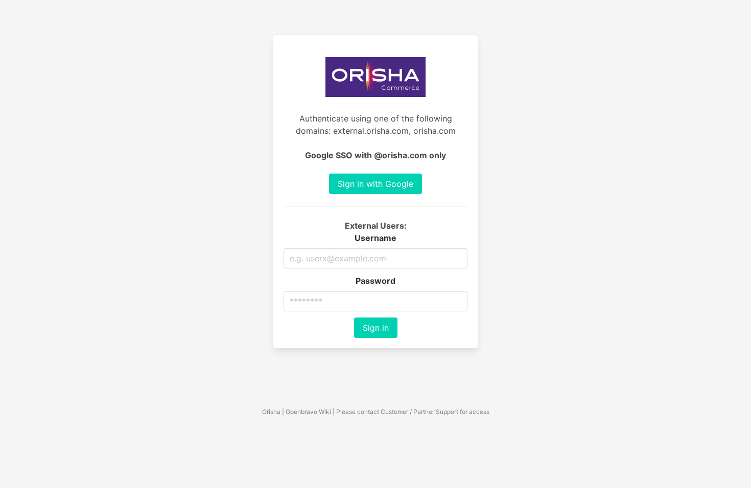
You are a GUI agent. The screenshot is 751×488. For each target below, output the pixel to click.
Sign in (376, 328)
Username (375, 238)
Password (375, 281)
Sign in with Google (375, 184)
